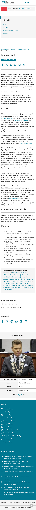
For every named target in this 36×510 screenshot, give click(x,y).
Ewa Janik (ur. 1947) (15, 279)
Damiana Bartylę (14, 198)
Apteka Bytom (7, 412)
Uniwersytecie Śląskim (21, 120)
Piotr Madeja (25, 273)
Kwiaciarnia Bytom (9, 418)
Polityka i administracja (23, 49)
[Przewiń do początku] (31, 505)
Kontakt (3, 502)
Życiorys (5, 27)
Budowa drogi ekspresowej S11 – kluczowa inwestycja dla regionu (17, 483)
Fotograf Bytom (8, 424)
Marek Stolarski (8, 277)
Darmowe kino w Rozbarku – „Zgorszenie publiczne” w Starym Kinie (16, 462)
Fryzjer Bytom (7, 427)
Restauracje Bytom (9, 439)
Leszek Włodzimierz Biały (11, 283)
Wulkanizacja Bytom (9, 433)
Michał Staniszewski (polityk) (12, 275)
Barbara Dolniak (27, 275)
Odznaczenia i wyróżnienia (10, 30)
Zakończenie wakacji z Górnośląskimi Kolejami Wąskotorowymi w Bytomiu (18, 457)
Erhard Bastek (8, 289)
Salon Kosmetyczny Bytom (11, 430)
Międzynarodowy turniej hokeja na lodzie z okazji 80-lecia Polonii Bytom (19, 467)
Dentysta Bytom (8, 409)
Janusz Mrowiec (16, 287)
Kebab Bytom (7, 442)
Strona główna (5, 49)
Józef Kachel (8, 281)
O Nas (10, 502)
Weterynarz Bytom (9, 421)
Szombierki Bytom (6, 118)
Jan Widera (28, 281)
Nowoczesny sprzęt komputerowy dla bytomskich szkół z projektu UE (19, 493)
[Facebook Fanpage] (25, 2)
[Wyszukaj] (30, 2)
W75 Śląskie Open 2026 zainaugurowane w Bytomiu (17, 478)
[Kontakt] (28, 2)
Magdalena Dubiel (27, 287)
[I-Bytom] (7, 2)
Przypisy (5, 33)
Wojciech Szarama (18, 281)
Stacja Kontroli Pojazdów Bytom (13, 436)
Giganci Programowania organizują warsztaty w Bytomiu (18, 473)
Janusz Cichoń (24, 283)
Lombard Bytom (8, 415)
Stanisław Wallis (28, 279)
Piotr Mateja (17, 277)
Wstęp (4, 24)
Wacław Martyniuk (9, 285)
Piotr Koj (18, 285)
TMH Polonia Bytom (26, 143)
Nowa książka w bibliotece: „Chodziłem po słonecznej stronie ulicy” (17, 488)
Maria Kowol (16, 273)
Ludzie (13, 49)
